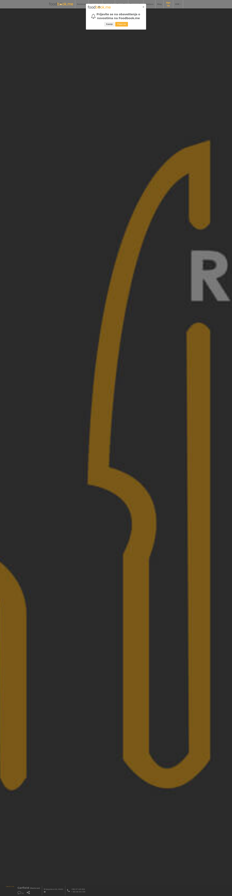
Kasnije (109, 24)
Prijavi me (121, 24)
